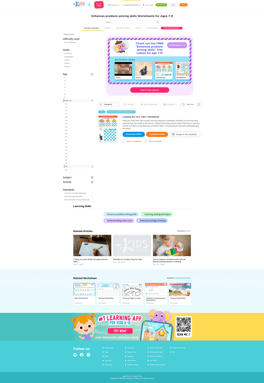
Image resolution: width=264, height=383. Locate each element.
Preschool (68, 53)
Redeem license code (157, 365)
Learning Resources (131, 5)
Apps (107, 352)
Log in (173, 5)
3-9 (66, 120)
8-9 (66, 170)
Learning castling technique (157, 214)
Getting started (132, 365)
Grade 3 (67, 66)
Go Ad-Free (161, 5)
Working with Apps (156, 352)
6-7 (66, 153)
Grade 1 (67, 60)
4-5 (66, 124)
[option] (92, 250)
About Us (108, 360)
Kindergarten (69, 57)
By (101, 104)
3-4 (66, 104)
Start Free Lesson (149, 90)
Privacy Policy (137, 376)
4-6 (66, 127)
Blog (106, 356)
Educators (114, 5)
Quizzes (138, 28)
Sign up (183, 5)
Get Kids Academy (156, 356)
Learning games (152, 28)
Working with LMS (156, 348)
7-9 (66, 167)
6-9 (66, 160)
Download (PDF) (134, 134)
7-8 (66, 163)
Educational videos (123, 28)
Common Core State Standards (75, 193)
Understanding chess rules (119, 220)
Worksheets (109, 348)
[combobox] (111, 104)
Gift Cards (149, 5)
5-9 (66, 150)
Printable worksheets (91, 28)
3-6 (66, 110)
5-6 (66, 140)
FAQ (173, 352)
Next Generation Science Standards (77, 200)
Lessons (108, 28)
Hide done (190, 104)
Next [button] (193, 250)
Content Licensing (178, 348)
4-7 (66, 130)
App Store (130, 348)
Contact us (109, 365)
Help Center (131, 360)
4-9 (66, 137)
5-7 (66, 143)
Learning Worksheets (182, 278)
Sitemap (130, 356)
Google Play (131, 352)
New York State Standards (73, 196)
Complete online (157, 134)
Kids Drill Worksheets (171, 28)
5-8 (66, 147)
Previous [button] (71, 250)
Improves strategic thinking (152, 220)
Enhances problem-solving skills (122, 214)
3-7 (66, 114)
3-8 (66, 117)
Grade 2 (67, 63)
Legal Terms (126, 376)
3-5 (66, 107)
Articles (188, 231)
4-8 (66, 134)
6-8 (66, 157)
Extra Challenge (70, 42)
